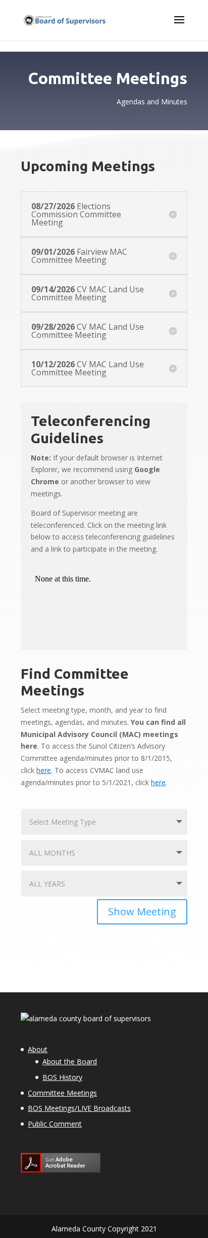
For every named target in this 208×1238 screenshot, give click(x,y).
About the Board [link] (69, 1061)
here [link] (43, 770)
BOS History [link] (62, 1077)
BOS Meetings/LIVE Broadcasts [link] (79, 1108)
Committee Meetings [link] (62, 1093)
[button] (179, 26)
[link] (64, 19)
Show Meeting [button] (142, 911)
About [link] (37, 1049)
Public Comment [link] (55, 1124)
